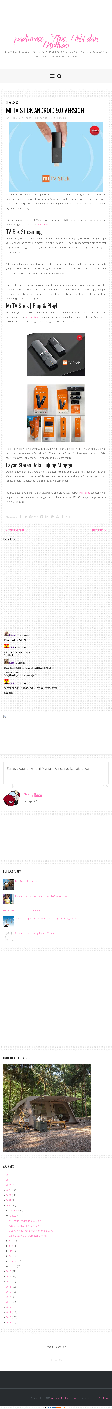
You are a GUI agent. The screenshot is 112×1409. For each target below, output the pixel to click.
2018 (8, 1276)
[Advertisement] (56, 9)
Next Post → (99, 530)
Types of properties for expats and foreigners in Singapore (45, 918)
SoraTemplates (105, 1398)
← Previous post (15, 530)
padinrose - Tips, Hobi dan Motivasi (56, 43)
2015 (8, 1291)
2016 (8, 1286)
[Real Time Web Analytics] (62, 1407)
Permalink (61, 117)
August (12, 1215)
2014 (8, 1296)
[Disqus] (56, 585)
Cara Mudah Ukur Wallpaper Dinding (28, 1235)
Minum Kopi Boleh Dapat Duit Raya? (22, 910)
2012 (8, 1307)
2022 (8, 1195)
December (14, 1210)
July (10, 1240)
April (11, 1256)
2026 (8, 1174)
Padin (13, 117)
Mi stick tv (84, 492)
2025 (8, 1180)
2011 (8, 1312)
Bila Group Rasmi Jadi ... (27, 881)
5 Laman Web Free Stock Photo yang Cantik (31, 1230)
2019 (8, 1271)
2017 (8, 1281)
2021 (8, 1200)
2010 (8, 1317)
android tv (34, 117)
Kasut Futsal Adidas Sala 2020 (24, 1225)
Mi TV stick (31, 317)
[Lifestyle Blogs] (50, 1407)
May (11, 1250)
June (11, 1245)
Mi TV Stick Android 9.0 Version (45, 110)
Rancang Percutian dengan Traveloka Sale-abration (41, 896)
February (13, 1261)
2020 (8, 1205)
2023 (8, 1190)
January (12, 1266)
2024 (8, 1185)
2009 (8, 1322)
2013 (8, 1302)
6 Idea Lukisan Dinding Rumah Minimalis (36, 933)
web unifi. (43, 224)
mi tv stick (44, 117)
